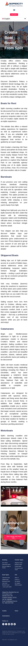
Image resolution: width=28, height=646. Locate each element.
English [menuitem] (7, 19)
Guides (4, 611)
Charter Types (19, 560)
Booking (4, 560)
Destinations (6, 616)
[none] (14, 18)
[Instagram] (3, 624)
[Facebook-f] (6, 624)
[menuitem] (14, 18)
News (16, 611)
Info (16, 575)
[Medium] (12, 624)
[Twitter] (15, 624)
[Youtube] (9, 624)
